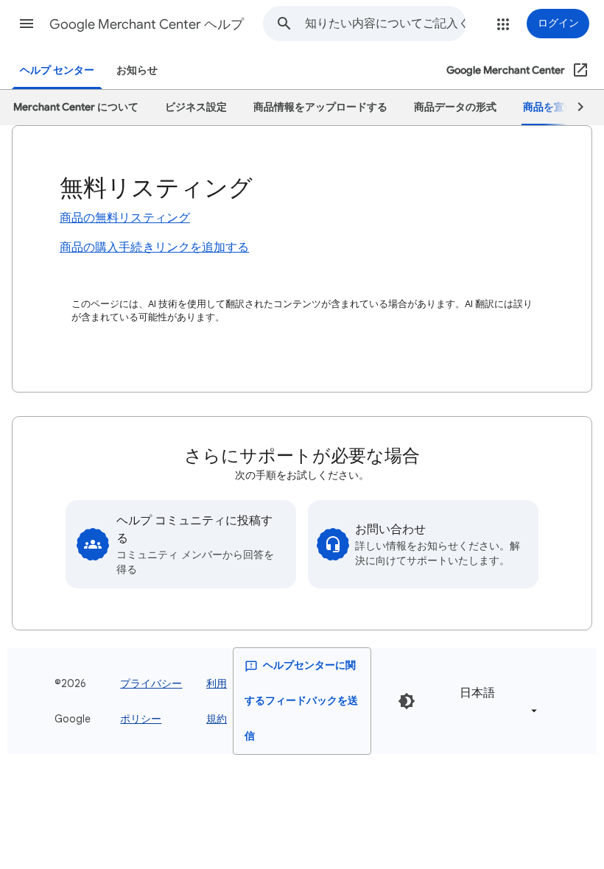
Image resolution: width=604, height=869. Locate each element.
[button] (26, 23)
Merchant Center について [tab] (75, 107)
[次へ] (574, 107)
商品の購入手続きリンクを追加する (154, 247)
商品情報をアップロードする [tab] (320, 107)
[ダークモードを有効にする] (406, 701)
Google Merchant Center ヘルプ (146, 24)
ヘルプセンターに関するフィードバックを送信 (301, 700)
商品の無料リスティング (125, 218)
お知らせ (137, 70)
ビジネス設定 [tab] (196, 107)
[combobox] (385, 24)
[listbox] (495, 701)
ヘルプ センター (57, 70)
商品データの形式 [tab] (455, 107)
